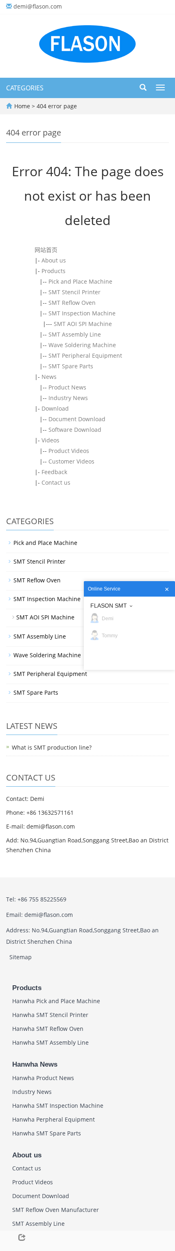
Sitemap (20, 957)
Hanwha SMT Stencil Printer (50, 1015)
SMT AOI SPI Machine (83, 324)
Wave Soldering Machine (82, 345)
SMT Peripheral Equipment (85, 355)
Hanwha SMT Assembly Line (50, 1042)
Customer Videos (71, 461)
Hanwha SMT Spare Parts (46, 1133)
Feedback (54, 472)
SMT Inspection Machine (82, 313)
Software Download (74, 429)
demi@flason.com (37, 6)
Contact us (56, 482)
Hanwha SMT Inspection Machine (57, 1105)
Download (55, 408)
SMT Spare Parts (70, 366)
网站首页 (46, 250)
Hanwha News (34, 1064)
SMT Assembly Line (74, 334)
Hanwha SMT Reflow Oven (47, 1028)
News (49, 377)
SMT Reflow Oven (72, 302)
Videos (50, 440)
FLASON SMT (108, 605)
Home (22, 106)
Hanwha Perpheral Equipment (53, 1119)
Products (54, 271)
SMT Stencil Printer (74, 292)
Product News (67, 387)
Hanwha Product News (43, 1078)
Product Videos (68, 451)
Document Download (76, 419)
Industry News (68, 398)
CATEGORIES (25, 87)
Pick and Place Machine (80, 281)
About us (54, 260)
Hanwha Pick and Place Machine (56, 1001)
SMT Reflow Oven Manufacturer (55, 1210)
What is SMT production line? (52, 747)
